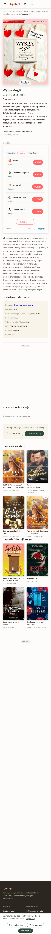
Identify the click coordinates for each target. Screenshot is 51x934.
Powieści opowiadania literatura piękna (31, 11)
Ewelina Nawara (32, 490)
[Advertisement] (25, 374)
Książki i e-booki (9, 911)
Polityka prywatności (34, 911)
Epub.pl (15, 4)
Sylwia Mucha (32, 581)
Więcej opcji (30, 919)
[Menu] (5, 4)
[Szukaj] (25, 4)
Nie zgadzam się (16, 925)
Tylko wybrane (35, 925)
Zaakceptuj (26, 931)
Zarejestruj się (34, 433)
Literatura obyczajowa (11, 14)
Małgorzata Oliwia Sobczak (36, 627)
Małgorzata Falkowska (14, 95)
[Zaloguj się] (32, 4)
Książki (12, 11)
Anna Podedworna (9, 583)
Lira (13, 99)
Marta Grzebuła (8, 627)
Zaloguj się (15, 433)
